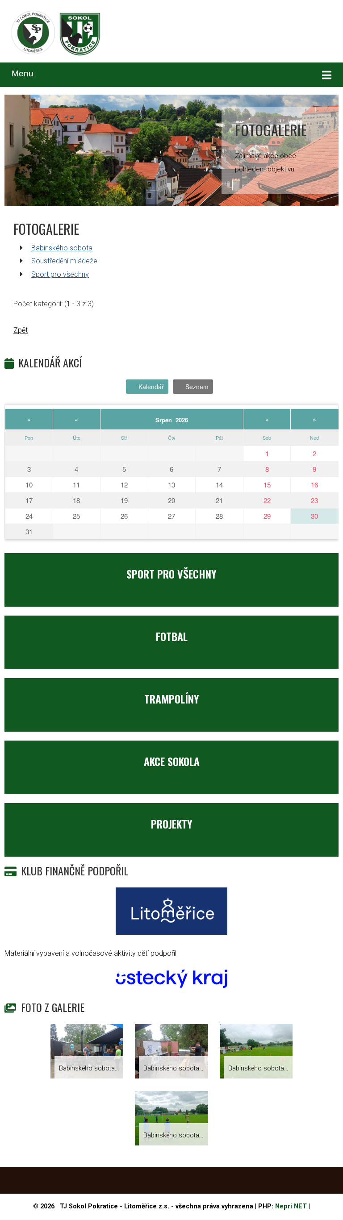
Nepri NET (291, 1206)
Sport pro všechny (60, 274)
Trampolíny (171, 699)
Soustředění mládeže (64, 261)
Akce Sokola (172, 761)
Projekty (171, 824)
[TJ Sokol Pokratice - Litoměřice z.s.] (56, 34)
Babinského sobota (61, 248)
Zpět (20, 330)
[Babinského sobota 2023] (87, 1052)
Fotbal (172, 636)
